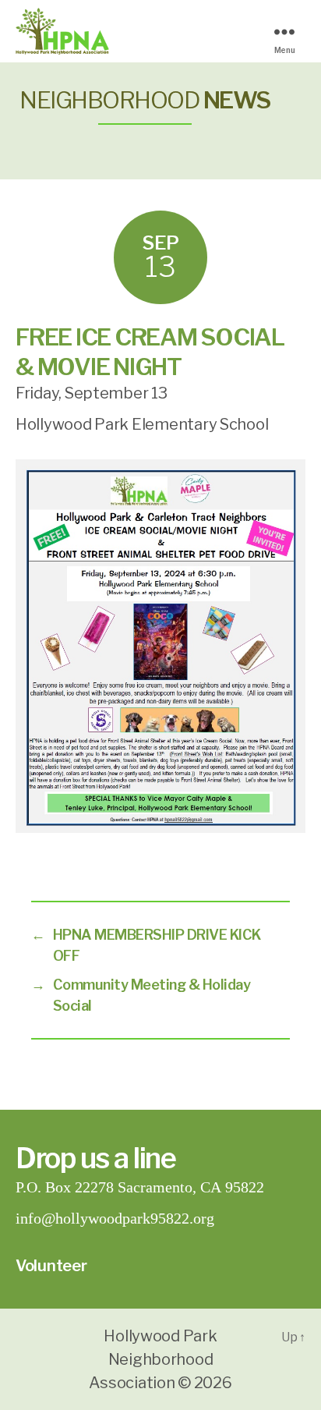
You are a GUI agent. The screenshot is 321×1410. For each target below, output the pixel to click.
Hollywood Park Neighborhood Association (153, 1359)
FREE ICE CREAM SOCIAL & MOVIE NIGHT (150, 352)
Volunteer (51, 1265)
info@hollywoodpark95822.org (115, 1218)
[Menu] (289, 32)
